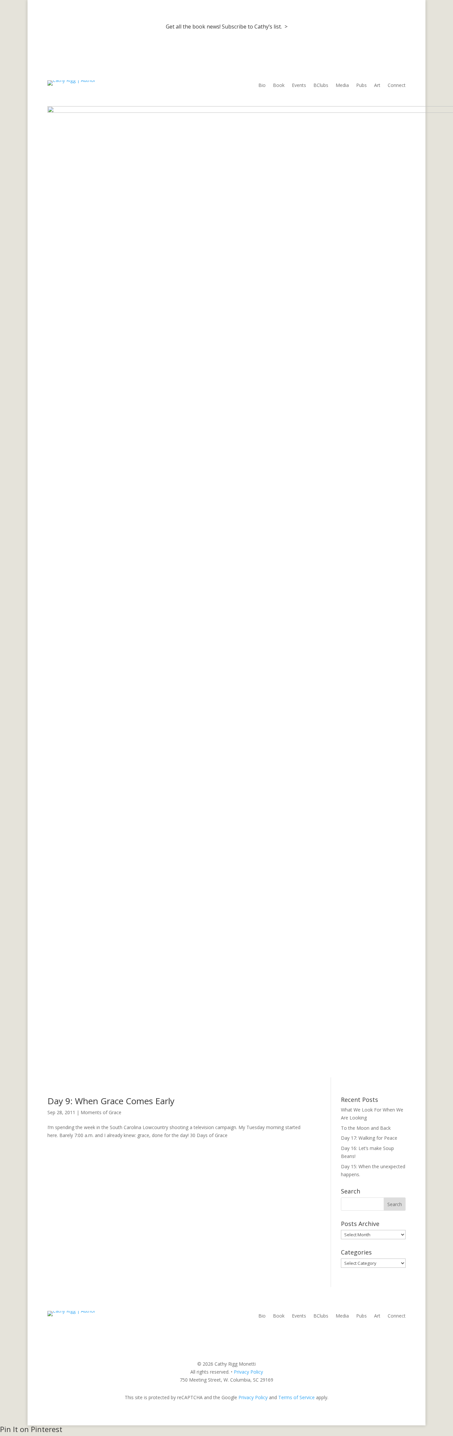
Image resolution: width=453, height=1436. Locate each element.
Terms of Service (296, 1397)
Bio (262, 85)
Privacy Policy (248, 1372)
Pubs (361, 85)
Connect (397, 85)
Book (279, 85)
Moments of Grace (101, 1112)
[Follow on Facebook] (373, 1336)
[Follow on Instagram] (387, 1336)
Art (377, 85)
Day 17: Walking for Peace (369, 1138)
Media (342, 85)
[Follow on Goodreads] (400, 1336)
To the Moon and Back (366, 1128)
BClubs (320, 85)
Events (299, 85)
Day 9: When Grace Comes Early (110, 1101)
